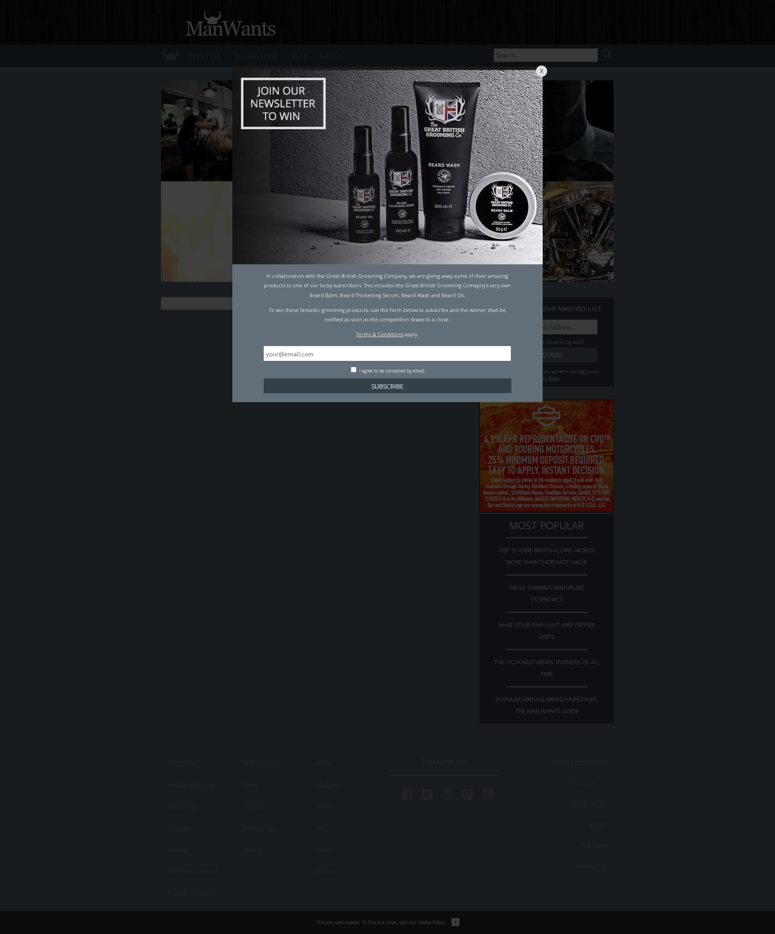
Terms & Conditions (379, 334)
